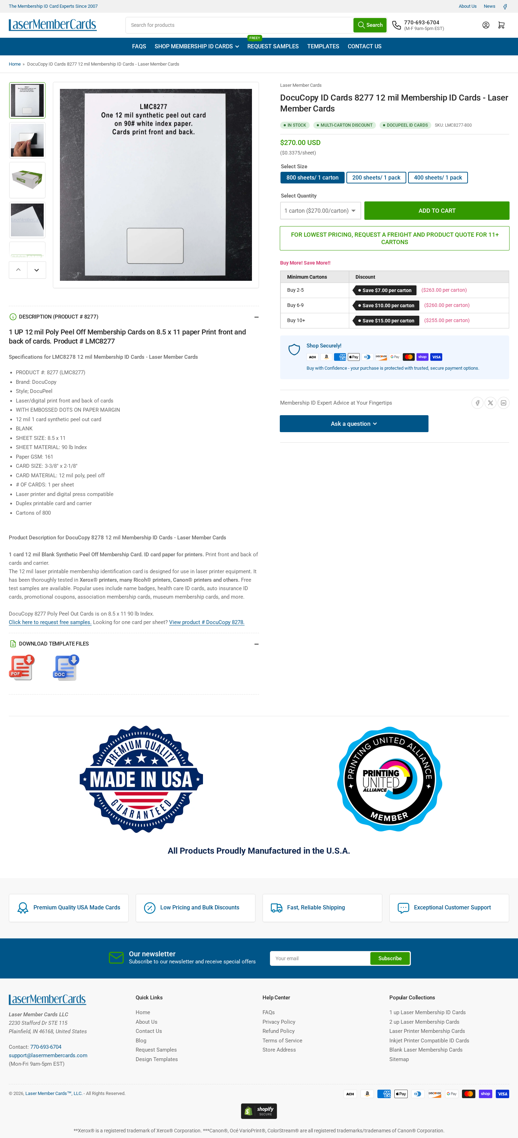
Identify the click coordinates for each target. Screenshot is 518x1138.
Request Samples (273, 44)
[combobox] (256, 25)
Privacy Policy (279, 1022)
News (489, 6)
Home (15, 64)
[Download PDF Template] (22, 671)
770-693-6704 (421, 22)
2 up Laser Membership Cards (424, 1022)
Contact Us (365, 46)
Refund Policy (279, 1031)
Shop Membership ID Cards (194, 46)
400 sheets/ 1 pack (438, 177)
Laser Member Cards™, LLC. (53, 1093)
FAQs (139, 46)
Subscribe (390, 958)
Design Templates (157, 1059)
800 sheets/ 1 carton (312, 177)
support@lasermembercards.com (48, 1055)
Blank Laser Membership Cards (426, 1050)
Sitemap (399, 1059)
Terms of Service (282, 1040)
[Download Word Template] (66, 671)
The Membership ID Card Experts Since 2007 (53, 6)
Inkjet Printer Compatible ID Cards (429, 1040)
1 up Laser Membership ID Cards (427, 1012)
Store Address (279, 1050)
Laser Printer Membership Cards (427, 1031)
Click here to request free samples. (50, 622)
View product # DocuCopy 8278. (207, 622)
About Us (468, 6)
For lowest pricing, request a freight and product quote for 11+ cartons (395, 238)
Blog (141, 1040)
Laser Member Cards (301, 85)
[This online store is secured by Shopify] (259, 1110)
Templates (323, 46)
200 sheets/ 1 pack (376, 177)
